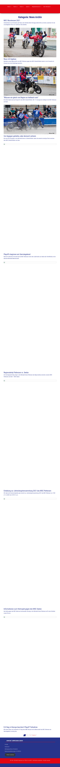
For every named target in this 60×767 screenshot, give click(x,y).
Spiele (27, 6)
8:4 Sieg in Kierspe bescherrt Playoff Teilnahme (20, 727)
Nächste (34, 735)
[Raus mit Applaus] (30, 42)
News (8, 6)
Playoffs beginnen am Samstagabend (17, 254)
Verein (21, 6)
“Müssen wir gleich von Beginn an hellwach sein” (21, 97)
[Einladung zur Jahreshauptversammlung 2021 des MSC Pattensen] (30, 434)
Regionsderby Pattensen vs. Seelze (16, 372)
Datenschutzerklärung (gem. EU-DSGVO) (13, 751)
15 (30, 735)
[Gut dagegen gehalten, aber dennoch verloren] (30, 119)
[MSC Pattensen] (4, 7)
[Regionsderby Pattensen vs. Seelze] (30, 316)
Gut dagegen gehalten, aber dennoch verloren (20, 136)
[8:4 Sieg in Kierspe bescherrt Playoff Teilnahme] (30, 670)
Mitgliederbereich (36, 6)
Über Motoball (46, 6)
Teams (15, 6)
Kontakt (8, 11)
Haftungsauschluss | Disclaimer (11, 749)
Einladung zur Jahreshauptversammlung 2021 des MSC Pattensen (27, 491)
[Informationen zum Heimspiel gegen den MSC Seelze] (30, 552)
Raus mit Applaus (10, 59)
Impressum (7, 746)
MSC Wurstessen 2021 (12, 20)
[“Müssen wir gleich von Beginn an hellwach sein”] (30, 81)
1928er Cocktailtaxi (10, 754)
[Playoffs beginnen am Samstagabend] (30, 197)
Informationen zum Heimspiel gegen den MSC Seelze (22, 609)
